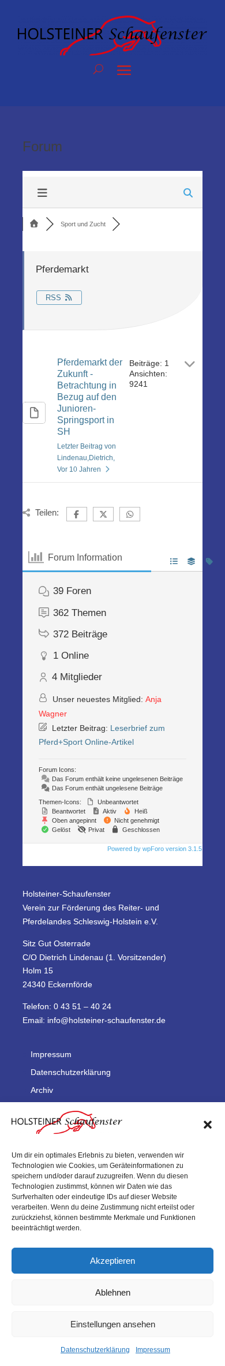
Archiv (42, 1090)
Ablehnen (112, 1292)
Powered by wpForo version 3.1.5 (154, 848)
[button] (207, 1124)
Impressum (153, 1350)
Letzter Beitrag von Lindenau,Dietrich (86, 457)
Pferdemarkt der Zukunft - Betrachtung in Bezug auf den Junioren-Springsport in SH (89, 396)
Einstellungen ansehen (112, 1324)
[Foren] (34, 224)
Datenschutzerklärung (95, 1350)
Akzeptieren (112, 1261)
